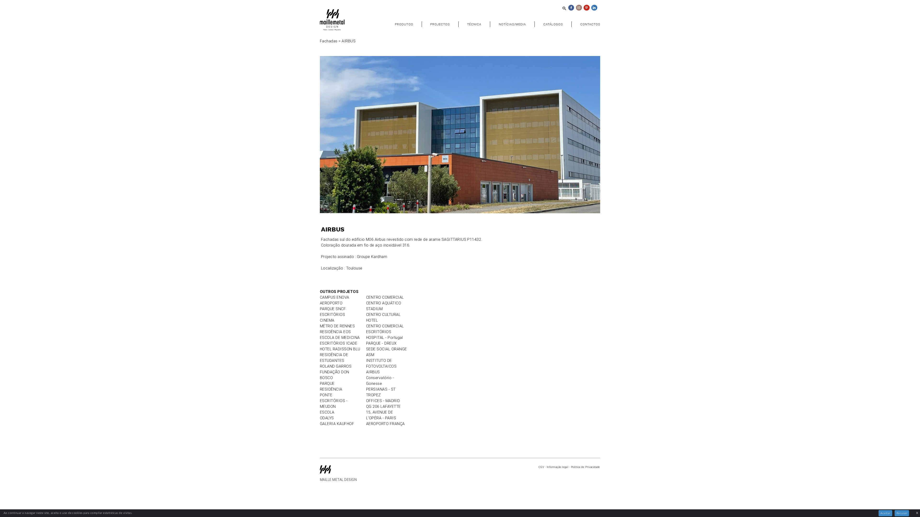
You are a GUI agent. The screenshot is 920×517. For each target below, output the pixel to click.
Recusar (902, 513)
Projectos (440, 24)
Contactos (590, 24)
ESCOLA (327, 412)
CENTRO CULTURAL (383, 314)
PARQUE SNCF (333, 309)
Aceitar (885, 513)
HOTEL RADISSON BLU (340, 349)
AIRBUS (373, 372)
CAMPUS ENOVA (334, 297)
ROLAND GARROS (335, 366)
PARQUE (327, 383)
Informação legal (558, 467)
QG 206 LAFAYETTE (383, 406)
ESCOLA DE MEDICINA (340, 337)
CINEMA (327, 320)
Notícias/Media (512, 24)
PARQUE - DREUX (381, 343)
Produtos (404, 24)
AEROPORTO (331, 303)
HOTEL (372, 320)
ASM (370, 355)
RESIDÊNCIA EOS (335, 332)
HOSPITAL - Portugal (384, 337)
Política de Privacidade (585, 467)
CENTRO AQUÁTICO (383, 303)
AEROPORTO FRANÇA (385, 423)
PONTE (326, 395)
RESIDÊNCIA (331, 389)
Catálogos (553, 24)
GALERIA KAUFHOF (337, 423)
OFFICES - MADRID (383, 401)
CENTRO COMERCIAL (385, 297)
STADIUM (374, 309)
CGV (541, 467)
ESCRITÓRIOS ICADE (338, 343)
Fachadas (329, 41)
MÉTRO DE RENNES (337, 326)
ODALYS (327, 418)
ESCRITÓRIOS (332, 314)
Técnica (474, 24)
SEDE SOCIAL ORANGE (386, 349)
